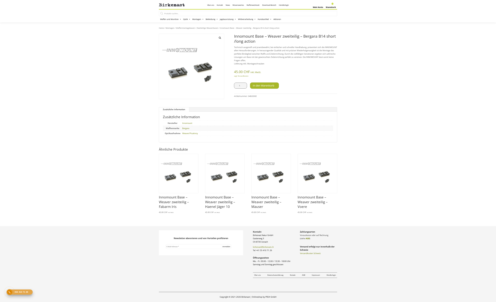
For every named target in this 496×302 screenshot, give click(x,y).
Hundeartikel (263, 19)
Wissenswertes (238, 5)
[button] (220, 38)
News (228, 5)
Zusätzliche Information (174, 109)
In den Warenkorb (263, 85)
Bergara (185, 128)
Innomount (187, 123)
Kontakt (220, 5)
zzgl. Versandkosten (241, 76)
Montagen (196, 19)
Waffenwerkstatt (253, 5)
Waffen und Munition (169, 19)
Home (161, 28)
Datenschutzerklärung (275, 275)
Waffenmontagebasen (185, 28)
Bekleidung (210, 19)
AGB (308, 238)
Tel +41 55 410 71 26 (262, 250)
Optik (185, 19)
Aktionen (277, 19)
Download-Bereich (269, 5)
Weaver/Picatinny (190, 133)
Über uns (210, 5)
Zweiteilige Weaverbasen (207, 28)
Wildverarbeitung (245, 19)
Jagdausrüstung (227, 19)
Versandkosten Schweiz (310, 253)
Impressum (316, 275)
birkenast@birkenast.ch (263, 247)
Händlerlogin (284, 5)
